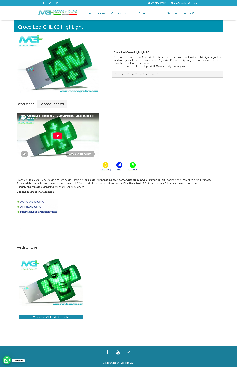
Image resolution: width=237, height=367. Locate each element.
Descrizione (25, 104)
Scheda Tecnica (52, 104)
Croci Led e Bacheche (122, 13)
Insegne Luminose (97, 13)
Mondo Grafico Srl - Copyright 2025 (118, 363)
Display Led (144, 13)
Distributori (172, 13)
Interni (158, 13)
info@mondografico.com (185, 3)
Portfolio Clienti (190, 13)
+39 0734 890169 (158, 3)
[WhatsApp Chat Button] (7, 360)
